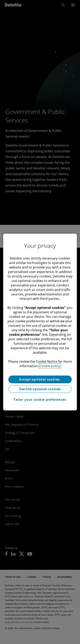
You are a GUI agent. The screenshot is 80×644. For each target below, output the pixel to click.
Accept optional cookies (40, 379)
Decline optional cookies (40, 389)
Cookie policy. (50, 366)
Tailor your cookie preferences (40, 399)
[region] (40, 322)
